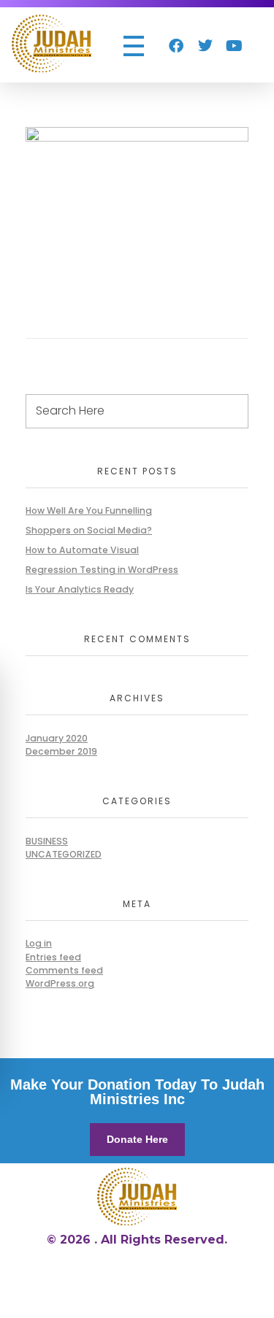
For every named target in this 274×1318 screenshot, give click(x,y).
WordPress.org (60, 983)
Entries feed (53, 957)
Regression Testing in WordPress (102, 569)
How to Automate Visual (82, 550)
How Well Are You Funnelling (89, 510)
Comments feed (64, 970)
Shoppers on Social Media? (89, 530)
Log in (39, 943)
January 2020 (57, 738)
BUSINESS (47, 841)
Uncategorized (64, 854)
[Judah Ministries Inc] (51, 43)
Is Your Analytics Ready (80, 589)
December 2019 (61, 751)
